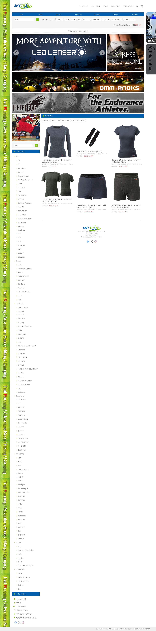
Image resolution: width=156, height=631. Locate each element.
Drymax (21, 199)
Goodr (20, 461)
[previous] (16, 52)
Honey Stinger (23, 442)
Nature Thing (23, 419)
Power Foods (23, 438)
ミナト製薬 (22, 446)
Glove (45, 120)
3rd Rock (21, 434)
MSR (19, 465)
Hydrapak (22, 334)
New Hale (21, 496)
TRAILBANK (96, 19)
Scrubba (21, 373)
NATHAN (21, 365)
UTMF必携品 (134, 14)
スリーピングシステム (26, 566)
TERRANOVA (22, 195)
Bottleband (22, 392)
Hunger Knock (23, 176)
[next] (102, 52)
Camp (115, 14)
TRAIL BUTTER (129, 19)
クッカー (21, 562)
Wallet (20, 504)
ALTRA (67, 19)
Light (19, 458)
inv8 (19, 242)
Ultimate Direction (25, 326)
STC (19, 404)
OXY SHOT (22, 411)
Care (19, 531)
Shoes (40, 14)
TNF (19, 161)
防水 (79, 19)
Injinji (19, 191)
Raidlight (21, 284)
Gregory (21, 322)
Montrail (21, 311)
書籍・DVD (22, 535)
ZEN (19, 238)
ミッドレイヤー (23, 581)
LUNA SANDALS (23, 276)
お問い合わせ (115, 6)
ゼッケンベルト (117, 19)
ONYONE (21, 207)
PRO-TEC (21, 477)
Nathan (20, 481)
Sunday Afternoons (25, 180)
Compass (21, 500)
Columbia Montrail (25, 218)
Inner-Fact (86, 19)
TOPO (20, 299)
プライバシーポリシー (24, 614)
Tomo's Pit (21, 527)
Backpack (59, 14)
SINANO (21, 512)
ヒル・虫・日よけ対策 (26, 550)
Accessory (97, 14)
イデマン (21, 431)
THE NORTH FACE (24, 292)
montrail (59, 19)
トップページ (83, 6)
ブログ (106, 6)
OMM (20, 184)
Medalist (21, 539)
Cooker (20, 473)
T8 (19, 164)
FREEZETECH (79, 120)
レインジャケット (24, 577)
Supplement (78, 14)
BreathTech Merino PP (61, 120)
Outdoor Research (25, 203)
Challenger (22, 450)
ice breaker (22, 211)
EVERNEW (21, 361)
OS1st (20, 508)
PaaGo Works (23, 307)
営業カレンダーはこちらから (78, 31)
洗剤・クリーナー (24, 492)
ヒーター (21, 558)
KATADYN (21, 338)
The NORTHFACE (24, 384)
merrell (20, 272)
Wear (21, 14)
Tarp (19, 546)
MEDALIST (21, 407)
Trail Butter (22, 222)
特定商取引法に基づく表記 (26, 618)
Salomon (21, 226)
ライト (20, 573)
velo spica (22, 214)
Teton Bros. (22, 168)
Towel (20, 523)
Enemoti (21, 427)
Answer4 (21, 172)
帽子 (19, 589)
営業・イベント (129, 6)
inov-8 (20, 296)
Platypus (21, 377)
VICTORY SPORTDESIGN (27, 346)
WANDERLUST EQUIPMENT (27, 369)
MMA (19, 234)
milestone (106, 19)
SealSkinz (21, 230)
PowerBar (21, 415)
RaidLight (21, 245)
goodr (73, 19)
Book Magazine (24, 489)
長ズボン (21, 585)
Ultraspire (21, 319)
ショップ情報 (95, 6)
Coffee (20, 554)
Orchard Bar (23, 423)
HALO (20, 249)
